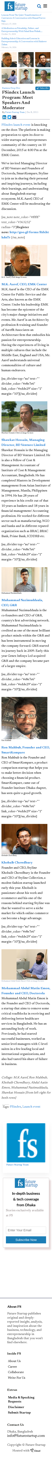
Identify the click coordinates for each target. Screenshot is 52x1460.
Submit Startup (19, 1412)
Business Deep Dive (11, 88)
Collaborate (16, 1372)
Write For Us (16, 1378)
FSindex (15, 1106)
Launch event (31, 1106)
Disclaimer (16, 1407)
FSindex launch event (15, 125)
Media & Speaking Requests (21, 1399)
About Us (14, 1361)
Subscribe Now (26, 1240)
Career (12, 1367)
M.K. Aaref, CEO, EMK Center (24, 284)
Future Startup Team (15, 112)
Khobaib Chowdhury (17, 862)
